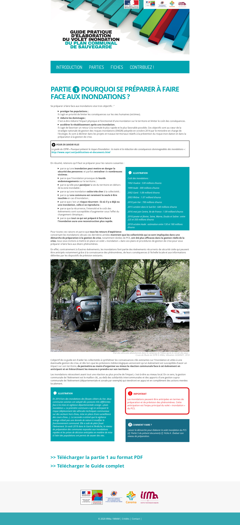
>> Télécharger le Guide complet (87, 466)
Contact (136, 518)
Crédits (125, 518)
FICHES (117, 67)
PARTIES (96, 67)
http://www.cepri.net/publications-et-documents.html (81, 152)
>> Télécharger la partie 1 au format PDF (97, 457)
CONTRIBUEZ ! (142, 67)
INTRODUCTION (69, 67)
